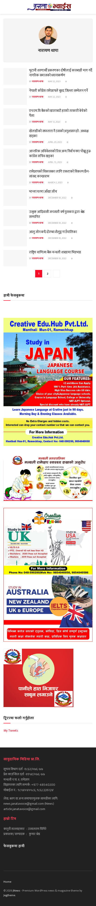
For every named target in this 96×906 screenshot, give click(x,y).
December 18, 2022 (57, 198)
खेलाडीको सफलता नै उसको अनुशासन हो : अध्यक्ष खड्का (58, 133)
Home (7, 881)
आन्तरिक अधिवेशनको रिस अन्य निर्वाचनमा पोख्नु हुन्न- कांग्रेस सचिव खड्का (60, 153)
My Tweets (10, 730)
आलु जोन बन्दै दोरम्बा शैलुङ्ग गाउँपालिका (53, 232)
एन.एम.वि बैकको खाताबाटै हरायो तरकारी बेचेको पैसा (58, 113)
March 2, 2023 (55, 182)
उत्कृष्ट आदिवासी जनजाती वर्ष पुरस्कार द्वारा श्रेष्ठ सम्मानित (57, 214)
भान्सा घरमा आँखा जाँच (43, 192)
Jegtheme (9, 895)
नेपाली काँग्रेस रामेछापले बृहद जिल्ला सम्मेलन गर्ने (58, 91)
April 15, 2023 (55, 162)
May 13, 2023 (54, 122)
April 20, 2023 (55, 142)
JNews (16, 890)
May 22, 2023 (54, 81)
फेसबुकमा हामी (13, 846)
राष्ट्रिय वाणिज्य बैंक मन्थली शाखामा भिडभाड (55, 252)
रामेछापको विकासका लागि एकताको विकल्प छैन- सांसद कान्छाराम (59, 174)
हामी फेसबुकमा (13, 295)
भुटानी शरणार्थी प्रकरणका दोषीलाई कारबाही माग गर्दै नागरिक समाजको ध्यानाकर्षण (60, 72)
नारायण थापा (37, 81)
